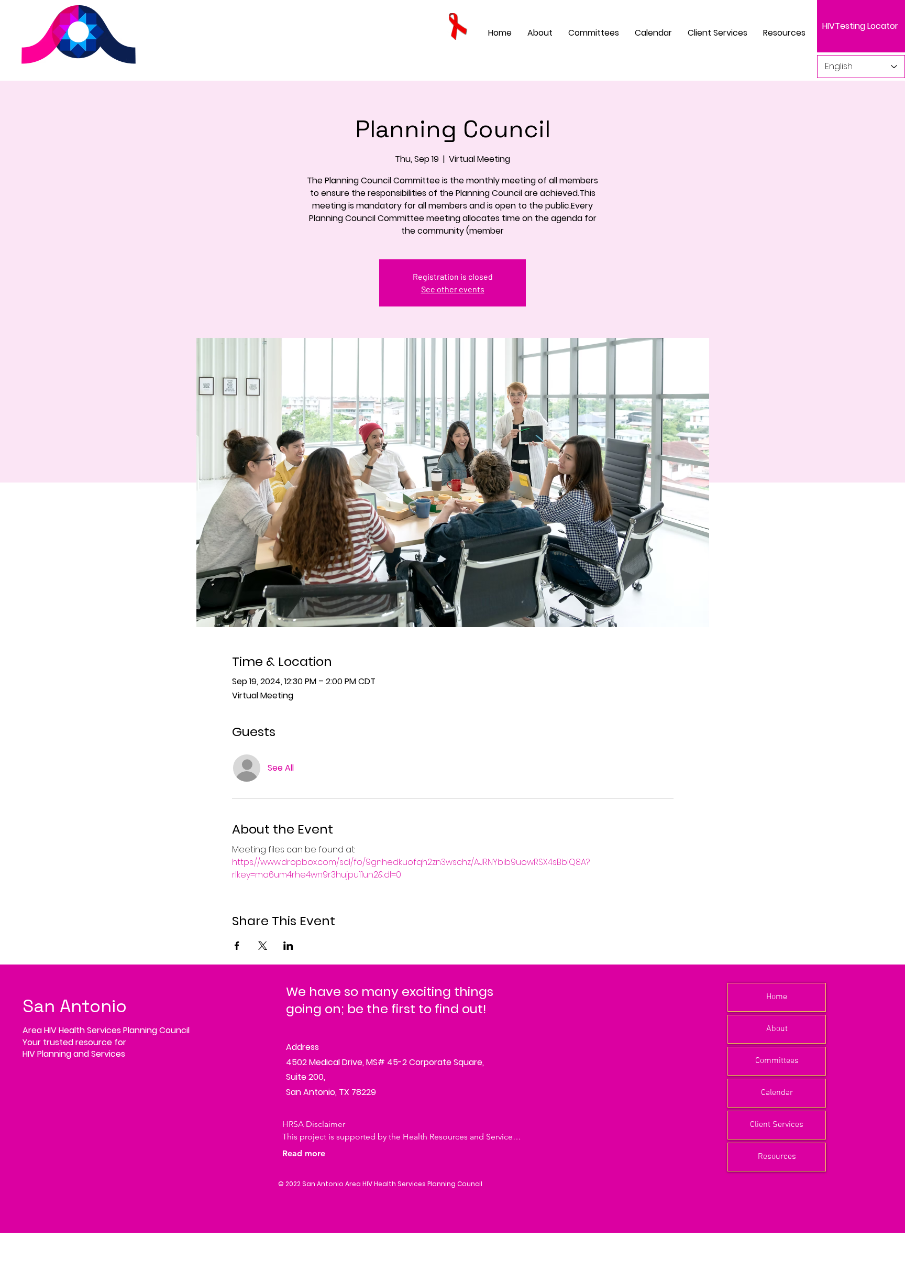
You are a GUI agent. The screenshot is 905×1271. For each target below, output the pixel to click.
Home (776, 997)
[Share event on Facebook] (237, 945)
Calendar (777, 1093)
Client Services (776, 1125)
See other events (452, 289)
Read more (303, 1153)
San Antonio (75, 1006)
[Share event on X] (263, 945)
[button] (593, 32)
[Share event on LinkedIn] (288, 945)
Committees (777, 1061)
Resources (777, 1157)
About (777, 1029)
